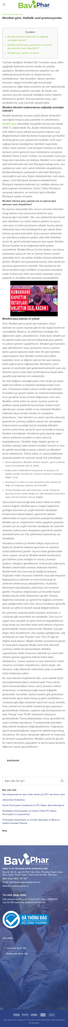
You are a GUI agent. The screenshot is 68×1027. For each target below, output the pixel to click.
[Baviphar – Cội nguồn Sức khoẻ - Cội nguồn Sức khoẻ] (34, 4)
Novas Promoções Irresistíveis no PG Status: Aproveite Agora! (33, 805)
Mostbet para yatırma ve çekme (23, 53)
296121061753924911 (13, 800)
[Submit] (62, 781)
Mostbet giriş (9, 123)
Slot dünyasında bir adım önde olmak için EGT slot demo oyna (33, 794)
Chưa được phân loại (12, 14)
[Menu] (4, 4)
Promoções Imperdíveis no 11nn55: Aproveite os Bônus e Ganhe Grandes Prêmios (31, 822)
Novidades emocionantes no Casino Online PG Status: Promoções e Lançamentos (29, 813)
